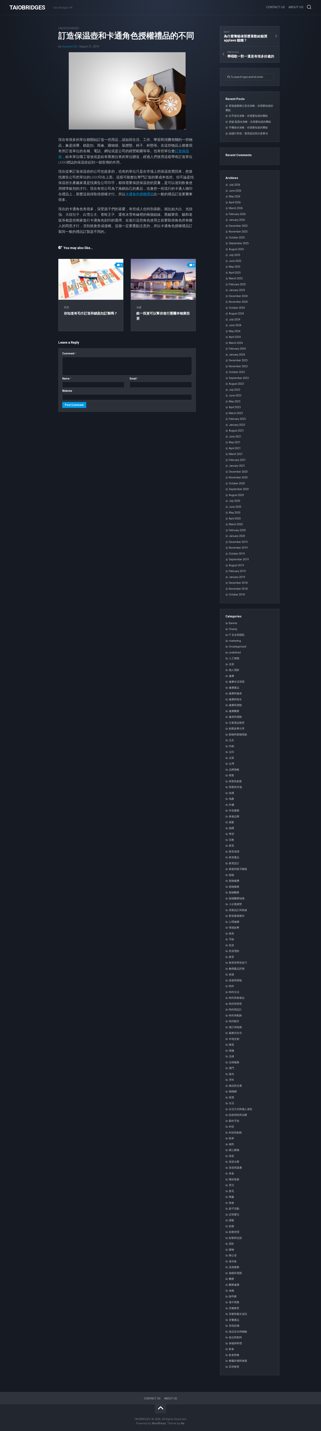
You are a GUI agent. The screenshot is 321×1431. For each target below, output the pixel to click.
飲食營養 (234, 1355)
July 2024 (234, 319)
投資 (231, 945)
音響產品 (234, 1319)
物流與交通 (235, 1085)
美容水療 (234, 1161)
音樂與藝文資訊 (238, 1313)
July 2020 (234, 500)
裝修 (231, 1202)
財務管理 (234, 1231)
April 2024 (235, 336)
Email (134, 378)
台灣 (231, 763)
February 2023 (237, 418)
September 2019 (239, 559)
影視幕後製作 (236, 915)
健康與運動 (235, 705)
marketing (235, 640)
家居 (231, 845)
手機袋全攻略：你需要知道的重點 (248, 127)
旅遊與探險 (235, 980)
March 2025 (236, 278)
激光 (231, 1074)
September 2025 (239, 243)
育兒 (231, 1185)
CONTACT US (275, 7)
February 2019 (237, 571)
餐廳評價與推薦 (238, 1360)
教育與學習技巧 (238, 962)
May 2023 (234, 401)
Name (66, 378)
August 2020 (236, 495)
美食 (231, 1173)
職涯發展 (234, 1179)
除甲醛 (233, 1296)
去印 (231, 751)
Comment (69, 353)
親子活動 (234, 1208)
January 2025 (237, 290)
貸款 (231, 1243)
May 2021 (234, 442)
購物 (231, 1249)
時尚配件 (234, 1021)
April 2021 (235, 448)
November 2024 (238, 301)
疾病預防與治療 (238, 1114)
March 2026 (236, 208)
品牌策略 (234, 769)
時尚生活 (234, 992)
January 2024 (237, 354)
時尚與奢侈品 (236, 997)
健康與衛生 (235, 699)
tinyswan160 (69, 46)
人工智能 (234, 658)
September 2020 (239, 489)
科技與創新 (235, 1132)
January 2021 (237, 465)
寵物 (231, 874)
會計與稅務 (235, 1027)
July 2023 (234, 389)
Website (67, 390)
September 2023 (239, 378)
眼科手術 (234, 1120)
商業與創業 (235, 781)
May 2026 (234, 196)
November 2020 (238, 477)
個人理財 (234, 669)
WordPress (159, 1423)
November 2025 (238, 231)
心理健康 (234, 921)
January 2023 (237, 424)
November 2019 (238, 547)
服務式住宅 (235, 1032)
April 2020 (235, 518)
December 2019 (238, 541)
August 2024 (236, 313)
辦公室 (233, 1255)
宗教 (231, 839)
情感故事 (234, 927)
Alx (182, 1423)
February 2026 (237, 214)
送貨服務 (234, 1267)
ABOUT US (295, 7)
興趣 (231, 1196)
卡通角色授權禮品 (139, 194)
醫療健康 (234, 1284)
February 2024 (237, 348)
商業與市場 (235, 787)
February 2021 (237, 459)
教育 (231, 956)
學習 (231, 833)
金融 (231, 1290)
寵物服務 (234, 886)
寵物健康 (234, 880)
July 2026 (234, 184)
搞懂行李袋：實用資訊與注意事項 (248, 133)
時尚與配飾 (235, 1015)
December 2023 (238, 360)
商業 (66, 307)
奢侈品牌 (234, 816)
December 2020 (238, 471)
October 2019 (237, 553)
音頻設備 (234, 1325)
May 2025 (234, 266)
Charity (233, 629)
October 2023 (237, 372)
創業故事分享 (236, 728)
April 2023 (235, 407)
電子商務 (234, 1302)
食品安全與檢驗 (238, 1331)
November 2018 (238, 588)
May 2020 (234, 512)
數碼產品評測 (236, 968)
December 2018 (238, 582)
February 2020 (237, 530)
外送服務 (234, 810)
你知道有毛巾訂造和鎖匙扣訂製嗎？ (90, 313)
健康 (231, 675)
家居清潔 (234, 851)
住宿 (231, 664)
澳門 (231, 1068)
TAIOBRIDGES (27, 7)
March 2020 (236, 524)
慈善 (231, 933)
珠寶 (231, 1097)
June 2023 (235, 395)
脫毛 (231, 1191)
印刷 (231, 746)
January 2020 (237, 535)
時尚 (231, 986)
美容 (231, 1155)
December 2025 (238, 225)
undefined (235, 652)
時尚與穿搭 (235, 1003)
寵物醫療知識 (236, 898)
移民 (231, 1144)
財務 (231, 1226)
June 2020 (235, 506)
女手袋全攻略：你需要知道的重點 (248, 115)
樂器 (231, 1044)
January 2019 (237, 577)
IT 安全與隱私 (237, 634)
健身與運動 (235, 716)
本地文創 (234, 1038)
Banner (233, 623)
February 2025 (237, 284)
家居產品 (234, 857)
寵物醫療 (234, 892)
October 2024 (237, 307)
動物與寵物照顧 (238, 734)
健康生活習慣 (236, 681)
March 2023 (236, 413)
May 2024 (234, 331)
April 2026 (235, 202)
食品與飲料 (235, 1337)
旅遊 (231, 974)
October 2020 (237, 483)
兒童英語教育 (236, 722)
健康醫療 (234, 711)
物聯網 (233, 1091)
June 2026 (235, 190)
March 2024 (236, 342)
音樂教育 (234, 1308)
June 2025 (235, 260)
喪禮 (231, 793)
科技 (231, 1126)
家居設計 (234, 863)
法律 (231, 1056)
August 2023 (236, 383)
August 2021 (236, 430)
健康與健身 (235, 693)
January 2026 (237, 219)
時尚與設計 (235, 1009)
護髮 (231, 1220)
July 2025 (234, 254)
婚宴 (231, 822)
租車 (231, 1138)
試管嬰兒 (234, 1214)
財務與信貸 (235, 1237)
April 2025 (235, 272)
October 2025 (237, 237)
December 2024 (238, 296)
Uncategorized (68, 28)
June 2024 (235, 325)
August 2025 (236, 249)
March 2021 (236, 454)
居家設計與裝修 (238, 910)
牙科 (231, 1079)
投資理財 (234, 950)
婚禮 (231, 828)
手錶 (231, 939)
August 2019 (236, 565)
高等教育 (234, 1366)
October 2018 (237, 594)
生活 (231, 1103)
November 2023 (238, 366)
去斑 (231, 757)
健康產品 (234, 687)
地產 (139, 307)
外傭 (231, 804)
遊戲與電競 (235, 1273)
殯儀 (231, 1050)
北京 (231, 740)
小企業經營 (235, 904)
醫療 (231, 1278)
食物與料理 (235, 1343)
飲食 (231, 1349)
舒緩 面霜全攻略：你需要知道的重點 (250, 121)
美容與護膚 (235, 1167)
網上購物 (234, 1150)
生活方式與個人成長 (240, 1109)
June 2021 (235, 436)
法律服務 (234, 1062)
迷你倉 (233, 1261)
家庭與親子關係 (238, 869)
